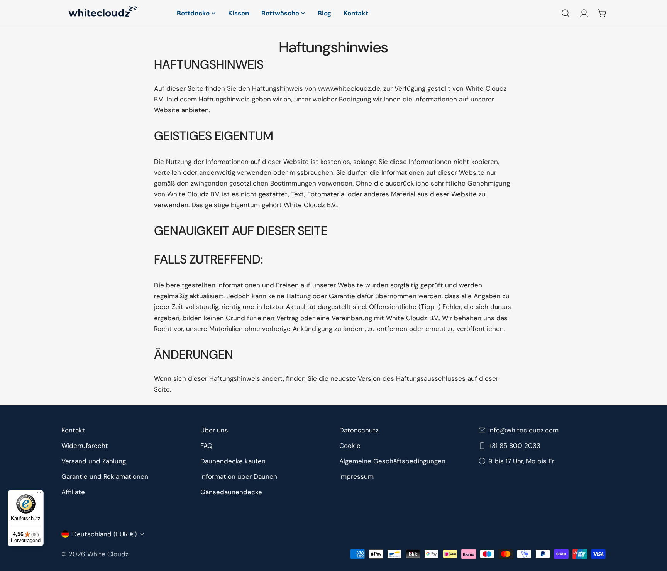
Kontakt (73, 430)
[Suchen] (565, 13)
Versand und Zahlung (93, 461)
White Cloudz (108, 554)
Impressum (356, 476)
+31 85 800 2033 (514, 445)
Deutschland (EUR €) (104, 534)
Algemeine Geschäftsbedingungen (392, 461)
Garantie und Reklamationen (104, 476)
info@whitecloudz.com (523, 430)
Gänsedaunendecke (231, 492)
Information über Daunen (238, 476)
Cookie (350, 445)
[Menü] (39, 494)
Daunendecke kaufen (233, 461)
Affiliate (73, 492)
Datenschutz (359, 430)
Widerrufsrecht (84, 445)
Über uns (214, 430)
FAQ (206, 445)
